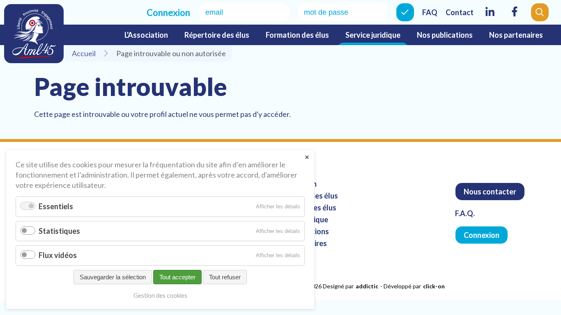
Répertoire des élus (216, 34)
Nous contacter (490, 191)
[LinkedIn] (490, 16)
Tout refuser (225, 277)
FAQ (429, 12)
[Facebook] (514, 16)
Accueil (84, 53)
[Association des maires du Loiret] (34, 33)
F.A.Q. (465, 213)
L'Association (146, 34)
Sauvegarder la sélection (113, 277)
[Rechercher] (540, 12)
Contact (460, 12)
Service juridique (372, 34)
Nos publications (445, 34)
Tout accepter (177, 277)
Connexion (405, 12)
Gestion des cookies (160, 295)
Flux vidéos (58, 255)
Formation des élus (297, 34)
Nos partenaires (516, 34)
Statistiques (59, 230)
